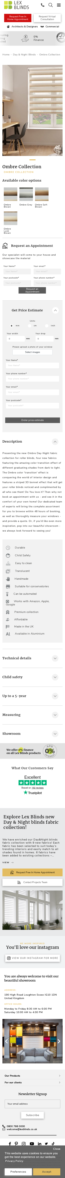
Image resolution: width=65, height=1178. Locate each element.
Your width (12, 333)
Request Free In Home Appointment (17, 18)
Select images (32, 352)
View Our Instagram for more (35, 958)
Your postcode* (11, 278)
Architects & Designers (25, 26)
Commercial (52, 26)
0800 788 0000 (16, 1126)
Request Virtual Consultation (47, 18)
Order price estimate (32, 420)
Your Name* (9, 266)
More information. (22, 774)
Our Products (12, 1075)
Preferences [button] (18, 1171)
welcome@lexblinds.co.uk (22, 1129)
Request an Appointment (32, 290)
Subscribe (32, 1115)
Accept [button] (46, 1171)
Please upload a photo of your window (32, 347)
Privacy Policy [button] (14, 1161)
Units (32, 321)
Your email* (40, 266)
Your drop (41, 333)
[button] (58, 1041)
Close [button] (56, 1149)
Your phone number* (44, 278)
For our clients (13, 1082)
